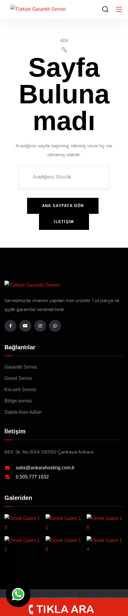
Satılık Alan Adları (23, 412)
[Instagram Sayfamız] (40, 326)
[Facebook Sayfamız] (10, 326)
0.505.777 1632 (32, 476)
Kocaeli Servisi (20, 389)
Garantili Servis (20, 366)
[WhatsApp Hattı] (55, 326)
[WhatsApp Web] (18, 594)
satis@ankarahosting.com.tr (45, 467)
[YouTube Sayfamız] (25, 326)
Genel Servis (18, 378)
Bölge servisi (18, 400)
